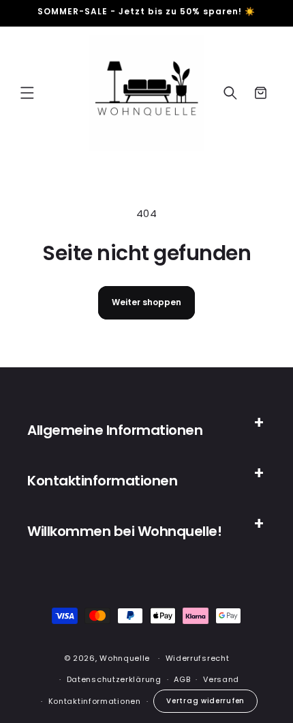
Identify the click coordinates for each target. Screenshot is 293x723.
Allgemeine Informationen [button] (114, 430)
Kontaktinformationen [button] (102, 480)
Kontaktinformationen (94, 701)
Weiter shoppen (146, 302)
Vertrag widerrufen (205, 701)
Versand (221, 679)
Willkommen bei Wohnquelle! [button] (124, 531)
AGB (182, 679)
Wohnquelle (124, 658)
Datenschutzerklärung (114, 679)
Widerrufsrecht (198, 658)
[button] (27, 93)
